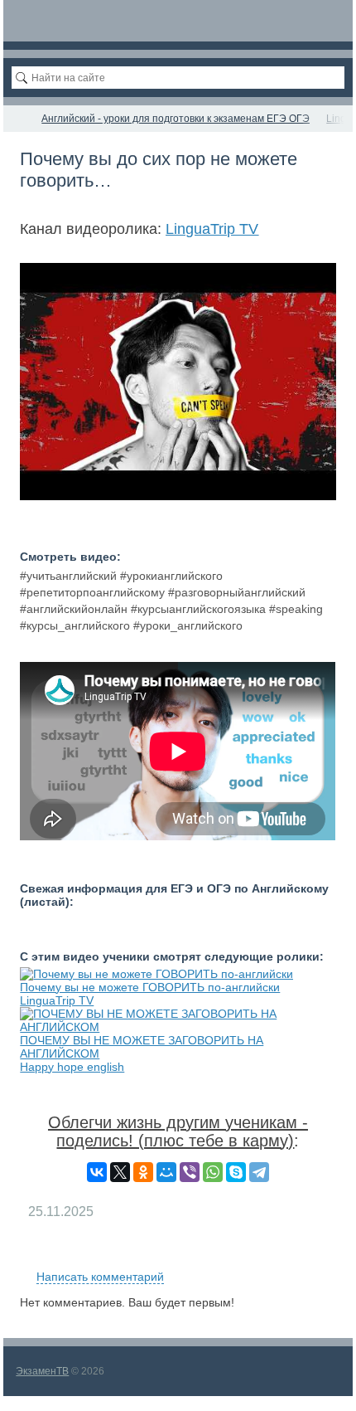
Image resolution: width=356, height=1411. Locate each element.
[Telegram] (259, 1172)
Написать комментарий (100, 1276)
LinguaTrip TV (212, 229)
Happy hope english (72, 1066)
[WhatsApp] (213, 1172)
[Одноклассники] (143, 1172)
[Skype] (236, 1172)
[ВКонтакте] (97, 1172)
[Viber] (190, 1172)
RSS (329, 1257)
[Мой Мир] (166, 1172)
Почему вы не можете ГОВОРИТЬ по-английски (150, 987)
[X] (120, 1172)
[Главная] (18, 118)
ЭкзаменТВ (42, 1371)
